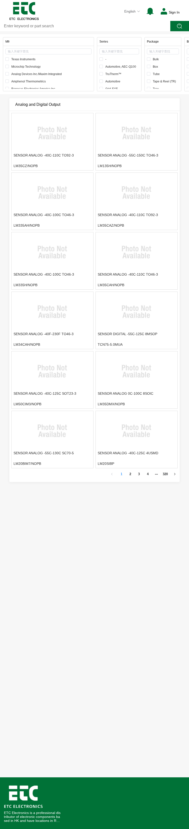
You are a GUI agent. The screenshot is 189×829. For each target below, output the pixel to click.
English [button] (130, 11)
